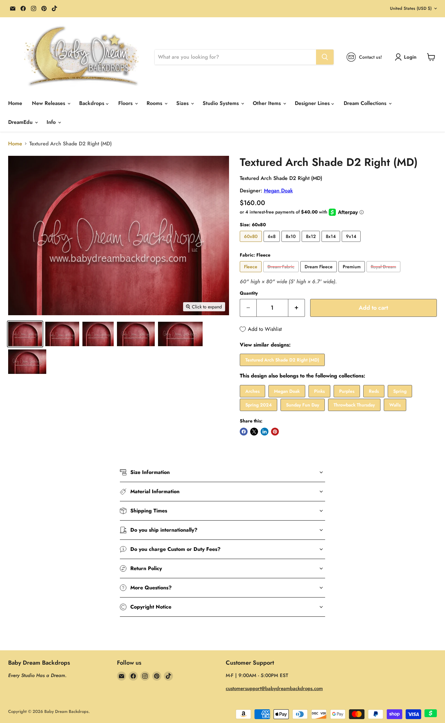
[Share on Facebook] (244, 431)
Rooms (155, 103)
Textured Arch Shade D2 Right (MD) (282, 360)
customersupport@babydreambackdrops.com (274, 688)
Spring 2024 (258, 405)
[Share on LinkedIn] (264, 431)
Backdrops (92, 103)
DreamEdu (21, 122)
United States (411, 8)
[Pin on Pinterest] (275, 431)
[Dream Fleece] (319, 273)
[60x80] (252, 243)
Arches (252, 391)
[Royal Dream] (384, 273)
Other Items (267, 103)
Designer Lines (313, 103)
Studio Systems (221, 103)
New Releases (49, 103)
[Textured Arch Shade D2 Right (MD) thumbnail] (25, 334)
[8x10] (291, 243)
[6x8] (272, 243)
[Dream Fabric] (281, 273)
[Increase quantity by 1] (296, 308)
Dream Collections (366, 103)
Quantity (249, 293)
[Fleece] (251, 273)
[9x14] (352, 243)
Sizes (183, 103)
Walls (395, 405)
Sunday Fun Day (302, 405)
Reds (374, 391)
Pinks (319, 391)
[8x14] (332, 243)
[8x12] (312, 243)
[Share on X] (254, 431)
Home (15, 103)
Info (52, 122)
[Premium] (352, 273)
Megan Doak (278, 190)
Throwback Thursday (354, 405)
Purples (346, 391)
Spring (400, 391)
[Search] (325, 57)
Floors (126, 103)
